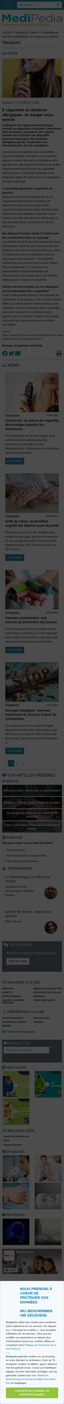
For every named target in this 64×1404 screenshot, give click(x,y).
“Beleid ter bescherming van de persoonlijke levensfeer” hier (31, 1379)
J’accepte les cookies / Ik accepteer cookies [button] (32, 1393)
